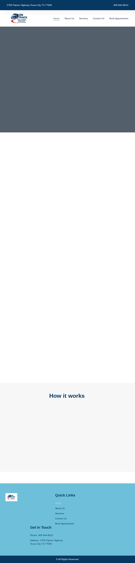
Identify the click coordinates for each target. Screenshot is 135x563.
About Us (69, 18)
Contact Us (98, 18)
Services (83, 18)
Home (56, 18)
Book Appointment (118, 18)
